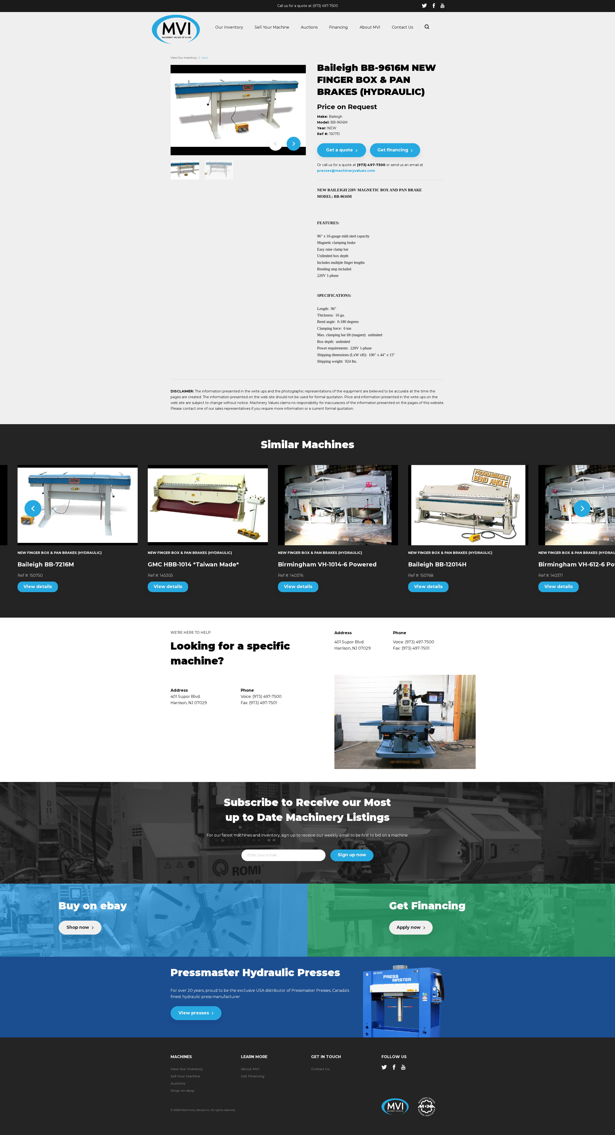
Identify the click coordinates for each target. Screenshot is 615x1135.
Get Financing (252, 1076)
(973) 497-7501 (416, 648)
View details (38, 586)
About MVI (370, 27)
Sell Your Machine (272, 27)
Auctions (309, 27)
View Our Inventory (184, 57)
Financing (338, 27)
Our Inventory (229, 27)
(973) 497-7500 (325, 6)
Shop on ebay (182, 1090)
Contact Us (402, 27)
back (204, 57)
